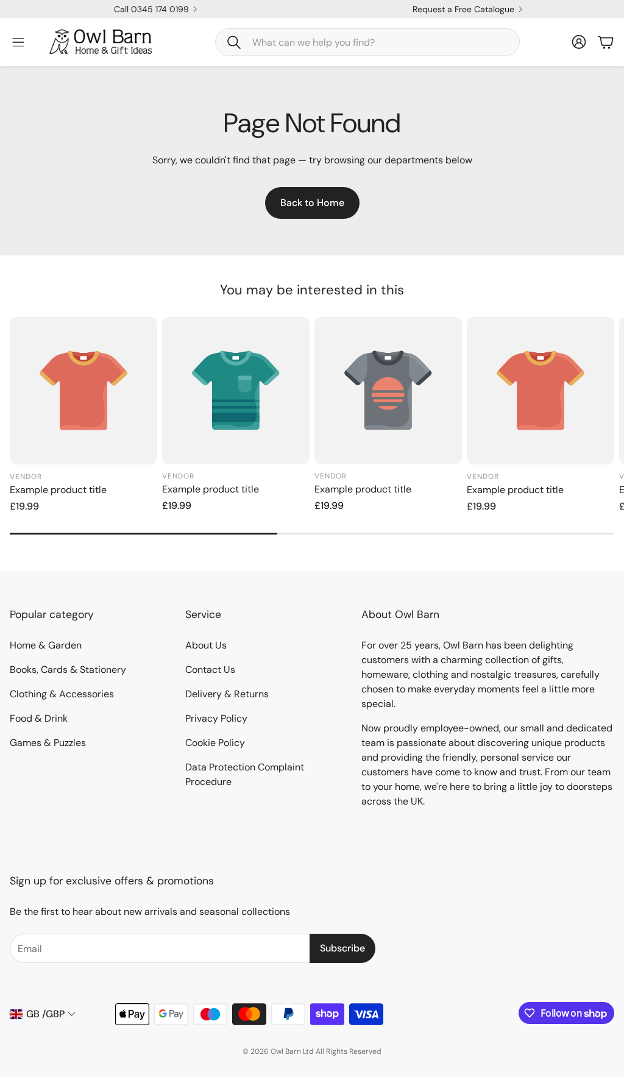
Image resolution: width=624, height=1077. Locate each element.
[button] (367, 42)
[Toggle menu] (18, 42)
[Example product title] (83, 390)
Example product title (58, 489)
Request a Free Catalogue (463, 9)
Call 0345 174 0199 (151, 9)
